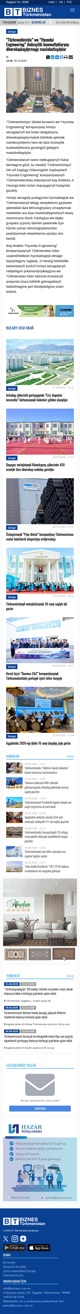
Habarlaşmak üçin (13, 1275)
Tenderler (13, 975)
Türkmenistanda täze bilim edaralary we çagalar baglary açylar (45, 853)
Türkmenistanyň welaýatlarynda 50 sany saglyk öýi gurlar (36, 606)
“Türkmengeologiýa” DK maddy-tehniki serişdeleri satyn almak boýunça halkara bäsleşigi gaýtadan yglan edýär (38, 991)
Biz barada (9, 1262)
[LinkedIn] (52, 57)
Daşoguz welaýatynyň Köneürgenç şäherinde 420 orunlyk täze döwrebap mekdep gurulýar (35, 467)
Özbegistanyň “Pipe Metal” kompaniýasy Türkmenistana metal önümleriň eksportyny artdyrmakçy (39, 537)
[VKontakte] (57, 57)
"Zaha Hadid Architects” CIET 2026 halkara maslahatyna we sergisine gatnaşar (47, 868)
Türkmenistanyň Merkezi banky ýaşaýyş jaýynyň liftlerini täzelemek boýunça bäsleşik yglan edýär (35, 1014)
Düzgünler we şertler (14, 1266)
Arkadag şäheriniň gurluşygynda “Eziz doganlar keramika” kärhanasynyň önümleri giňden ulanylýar (37, 397)
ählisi (70, 756)
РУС (69, 2)
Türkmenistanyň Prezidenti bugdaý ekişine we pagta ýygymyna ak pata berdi (48, 804)
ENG (51, 2)
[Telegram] (61, 57)
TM (61, 2)
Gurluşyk (12, 31)
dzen (22, 1239)
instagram (14, 1239)
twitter (6, 1239)
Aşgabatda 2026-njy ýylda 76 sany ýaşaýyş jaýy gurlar (38, 743)
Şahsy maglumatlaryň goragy (19, 1271)
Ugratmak (40, 1108)
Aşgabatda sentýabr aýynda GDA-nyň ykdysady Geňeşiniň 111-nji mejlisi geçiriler (47, 819)
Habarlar (12, 756)
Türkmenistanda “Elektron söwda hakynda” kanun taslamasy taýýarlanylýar (47, 770)
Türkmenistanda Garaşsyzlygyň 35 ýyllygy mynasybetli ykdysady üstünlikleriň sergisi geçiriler (46, 836)
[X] (48, 57)
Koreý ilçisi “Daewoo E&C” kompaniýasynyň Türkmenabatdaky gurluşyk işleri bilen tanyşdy (34, 676)
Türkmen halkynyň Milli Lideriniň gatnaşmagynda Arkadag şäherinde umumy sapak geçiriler (47, 787)
